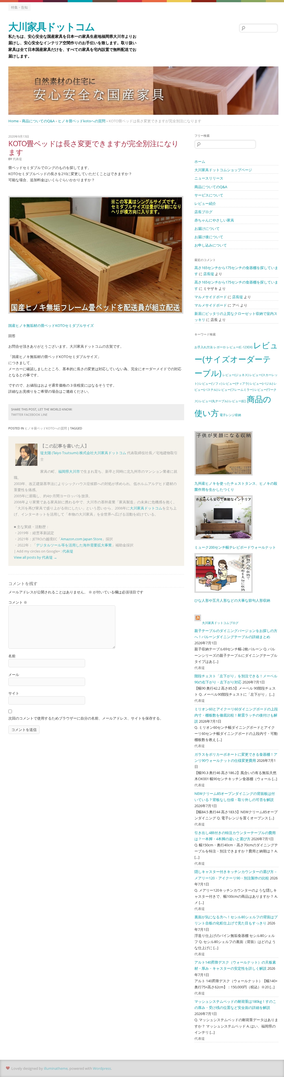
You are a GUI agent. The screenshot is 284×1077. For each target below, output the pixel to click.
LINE (44, 414)
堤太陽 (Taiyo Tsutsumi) (59, 452)
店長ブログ (203, 211)
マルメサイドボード (210, 296)
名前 (12, 655)
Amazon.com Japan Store (81, 538)
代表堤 (67, 551)
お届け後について (208, 236)
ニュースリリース (208, 178)
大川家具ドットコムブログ (220, 623)
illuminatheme (56, 1068)
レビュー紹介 (205, 203)
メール (13, 674)
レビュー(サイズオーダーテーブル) (236, 359)
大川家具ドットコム (51, 26)
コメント (17, 602)
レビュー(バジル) (261, 383)
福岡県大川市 (69, 471)
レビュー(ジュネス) (235, 375)
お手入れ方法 (203, 347)
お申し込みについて (210, 245)
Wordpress (102, 1068)
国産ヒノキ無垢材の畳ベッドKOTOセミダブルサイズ (51, 325)
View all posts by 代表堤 (35, 557)
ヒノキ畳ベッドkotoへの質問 (81, 120)
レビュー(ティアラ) (236, 383)
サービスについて (208, 195)
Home (13, 120)
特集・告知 (19, 7)
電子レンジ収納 (230, 415)
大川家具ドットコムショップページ (223, 169)
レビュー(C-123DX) (239, 347)
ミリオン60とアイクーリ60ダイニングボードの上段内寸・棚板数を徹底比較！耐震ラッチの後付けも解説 (236, 715)
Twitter (17, 414)
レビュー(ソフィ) (210, 383)
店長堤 (208, 273)
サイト (13, 693)
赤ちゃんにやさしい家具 (214, 220)
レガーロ (220, 347)
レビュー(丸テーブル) (213, 401)
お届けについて (207, 228)
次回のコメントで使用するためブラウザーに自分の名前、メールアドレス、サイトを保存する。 (85, 718)
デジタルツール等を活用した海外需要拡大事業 (74, 545)
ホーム (199, 161)
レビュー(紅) (237, 401)
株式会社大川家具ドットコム (102, 452)
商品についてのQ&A (38, 120)
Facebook (32, 414)
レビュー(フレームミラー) (235, 390)
